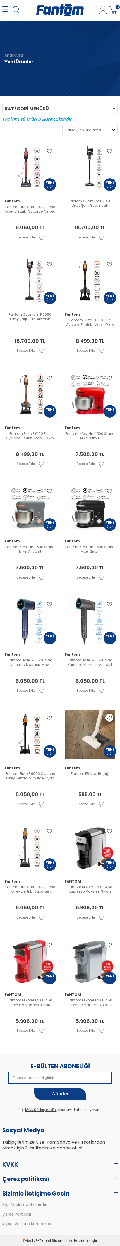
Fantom (12, 201)
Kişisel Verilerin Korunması (27, 1223)
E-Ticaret (43, 1240)
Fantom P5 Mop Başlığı (90, 774)
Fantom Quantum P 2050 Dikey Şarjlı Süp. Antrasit (30, 316)
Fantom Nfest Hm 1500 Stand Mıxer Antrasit (30, 549)
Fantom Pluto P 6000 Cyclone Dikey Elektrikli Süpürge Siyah (30, 776)
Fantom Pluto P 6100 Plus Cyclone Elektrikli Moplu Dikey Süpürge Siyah (90, 322)
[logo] (60, 10)
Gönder (60, 1094)
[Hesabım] (103, 10)
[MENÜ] (5, 10)
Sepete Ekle (25, 237)
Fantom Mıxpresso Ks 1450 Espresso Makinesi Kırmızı (30, 1002)
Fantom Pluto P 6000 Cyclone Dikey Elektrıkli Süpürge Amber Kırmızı (30, 209)
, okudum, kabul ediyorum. (63, 1110)
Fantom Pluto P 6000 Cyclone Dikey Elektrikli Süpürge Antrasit (30, 889)
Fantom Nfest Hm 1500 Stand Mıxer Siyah (90, 549)
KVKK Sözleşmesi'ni (41, 1109)
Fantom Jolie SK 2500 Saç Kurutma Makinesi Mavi (30, 662)
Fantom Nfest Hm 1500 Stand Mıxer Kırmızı (90, 436)
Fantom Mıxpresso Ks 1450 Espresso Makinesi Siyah (90, 889)
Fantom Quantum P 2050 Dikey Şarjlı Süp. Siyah (90, 203)
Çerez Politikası (16, 1214)
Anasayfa (13, 55)
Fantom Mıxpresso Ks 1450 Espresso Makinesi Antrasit (90, 1002)
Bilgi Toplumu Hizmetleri (25, 1204)
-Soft (29, 1240)
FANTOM (73, 881)
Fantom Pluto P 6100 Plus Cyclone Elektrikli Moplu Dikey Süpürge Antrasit (30, 436)
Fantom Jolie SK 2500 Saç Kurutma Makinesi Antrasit (90, 662)
